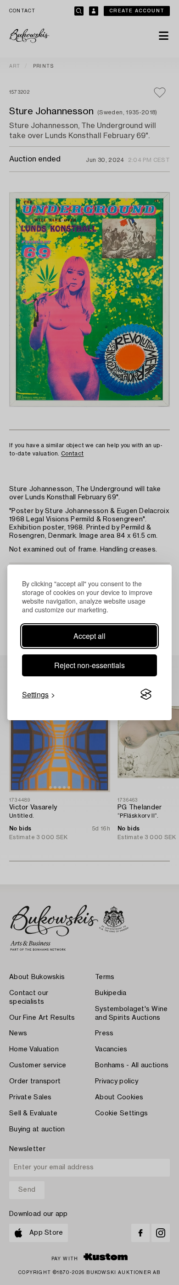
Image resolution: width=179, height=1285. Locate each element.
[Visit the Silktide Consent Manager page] (146, 695)
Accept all (89, 636)
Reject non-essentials (89, 665)
